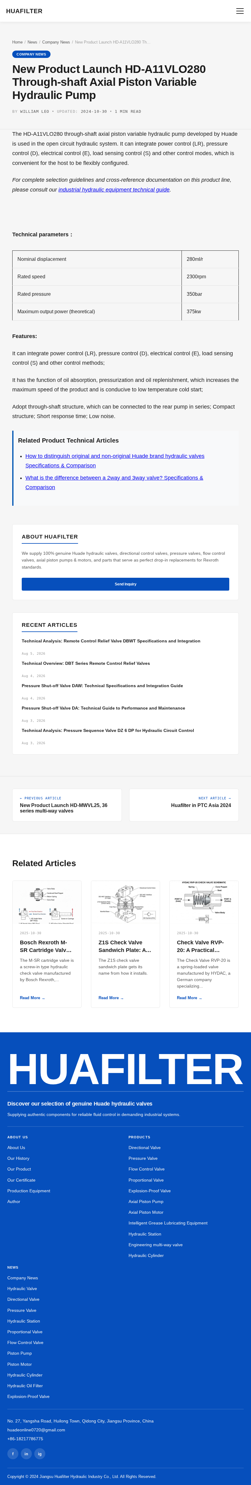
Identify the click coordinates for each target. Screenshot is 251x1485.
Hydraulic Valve (22, 1288)
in (26, 1454)
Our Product (19, 1169)
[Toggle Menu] (240, 11)
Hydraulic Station (145, 1234)
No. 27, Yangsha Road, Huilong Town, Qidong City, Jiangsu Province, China (80, 1420)
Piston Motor (19, 1364)
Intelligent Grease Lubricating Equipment (168, 1222)
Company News (56, 42)
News (32, 42)
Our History (18, 1158)
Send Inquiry (126, 584)
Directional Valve (145, 1147)
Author (13, 1201)
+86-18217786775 (25, 1438)
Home (17, 42)
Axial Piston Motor (146, 1212)
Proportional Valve (146, 1180)
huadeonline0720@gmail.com (36, 1429)
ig (40, 1454)
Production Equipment (28, 1190)
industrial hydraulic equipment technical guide (114, 190)
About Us (16, 1147)
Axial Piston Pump (146, 1201)
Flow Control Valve (147, 1169)
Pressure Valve (143, 1158)
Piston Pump (19, 1353)
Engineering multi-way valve (156, 1244)
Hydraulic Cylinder (146, 1255)
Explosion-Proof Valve (150, 1190)
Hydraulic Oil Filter (25, 1385)
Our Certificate (21, 1180)
